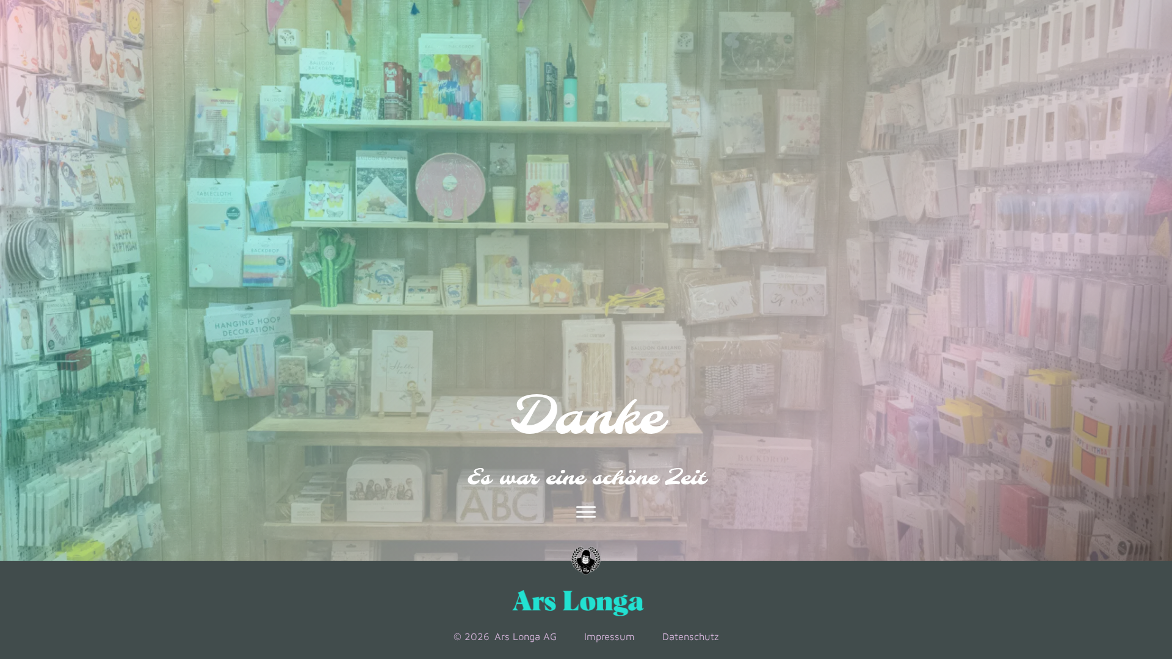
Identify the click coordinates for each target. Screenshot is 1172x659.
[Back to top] (1112, 563)
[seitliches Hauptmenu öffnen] (586, 512)
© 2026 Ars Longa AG (505, 636)
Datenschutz (690, 636)
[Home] (586, 561)
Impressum (609, 636)
